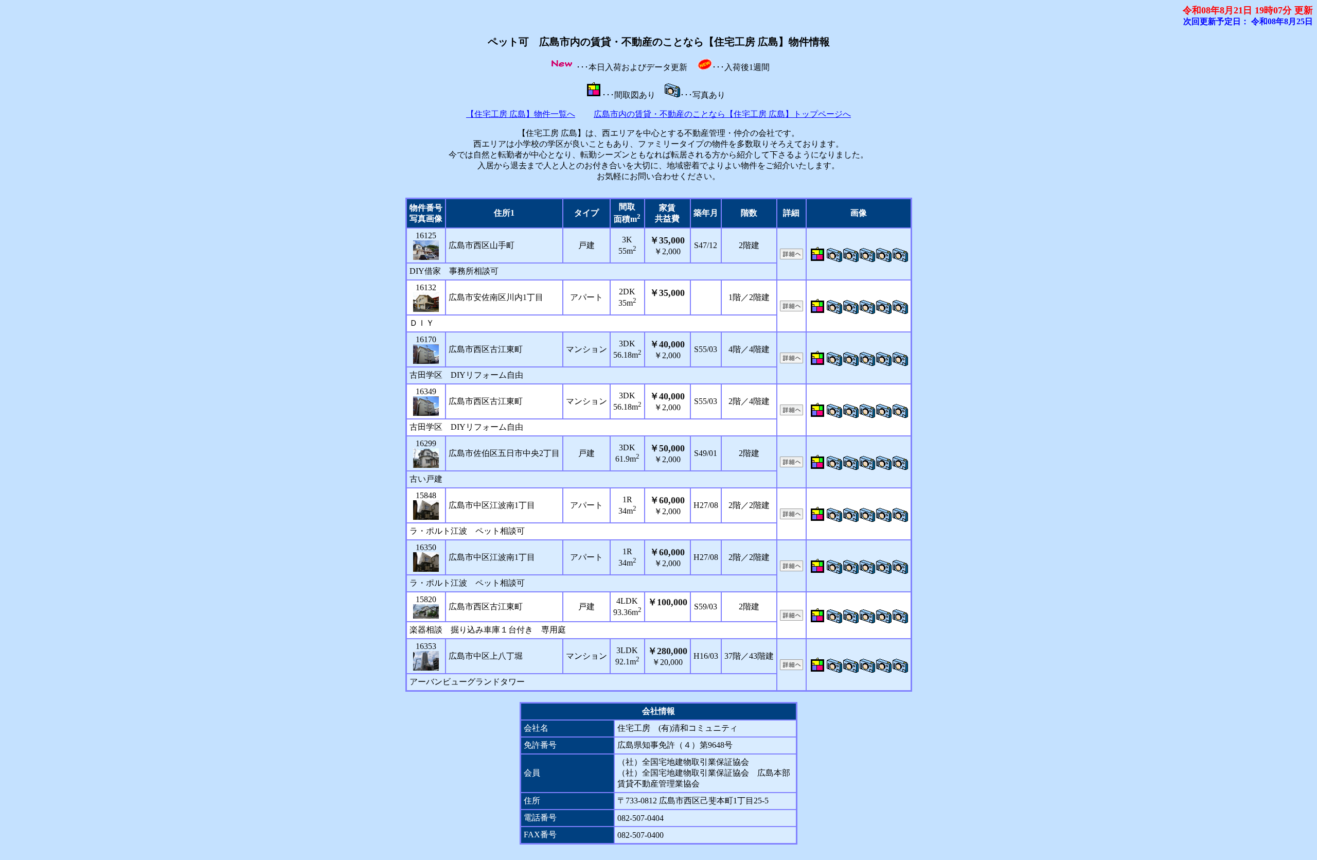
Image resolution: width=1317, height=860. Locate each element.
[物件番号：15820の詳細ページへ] (426, 611)
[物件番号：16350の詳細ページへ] (426, 562)
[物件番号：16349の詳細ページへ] (426, 406)
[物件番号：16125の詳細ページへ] (426, 250)
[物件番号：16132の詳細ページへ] (426, 302)
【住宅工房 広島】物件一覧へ (520, 114)
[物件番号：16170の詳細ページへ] (426, 354)
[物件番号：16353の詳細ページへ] (426, 661)
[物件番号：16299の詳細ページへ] (426, 458)
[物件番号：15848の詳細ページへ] (426, 510)
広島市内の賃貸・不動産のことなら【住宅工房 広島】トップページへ (722, 114)
